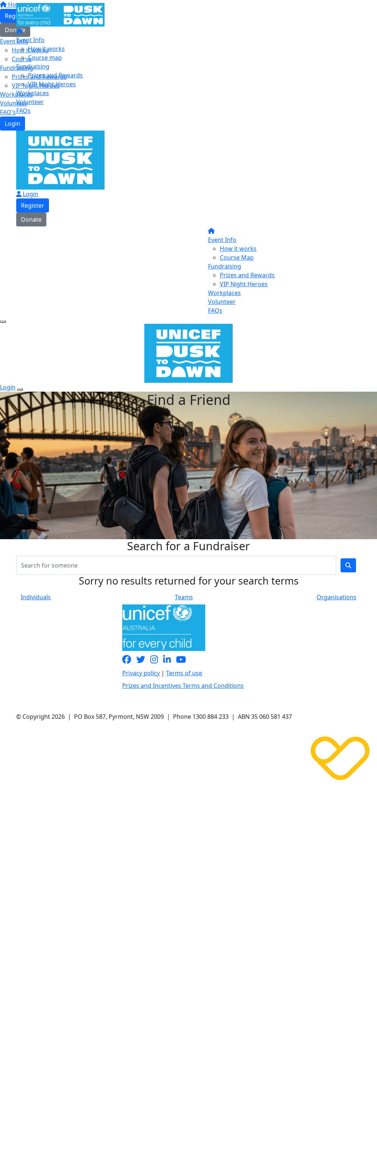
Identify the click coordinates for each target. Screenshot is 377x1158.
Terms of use (184, 673)
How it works (46, 49)
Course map (45, 57)
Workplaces (32, 93)
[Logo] (60, 14)
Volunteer (30, 102)
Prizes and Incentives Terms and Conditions (183, 686)
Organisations (336, 597)
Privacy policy (141, 673)
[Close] (20, 389)
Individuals (36, 597)
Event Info (30, 40)
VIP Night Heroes (52, 84)
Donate (31, 219)
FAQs (23, 111)
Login (12, 123)
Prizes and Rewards (55, 75)
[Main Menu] (3, 321)
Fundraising (32, 66)
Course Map (237, 257)
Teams (184, 597)
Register (32, 205)
